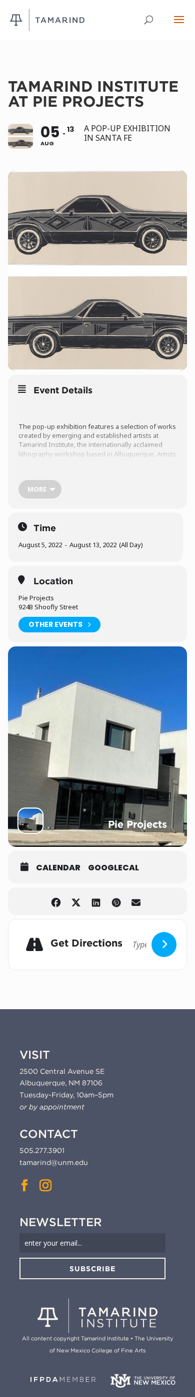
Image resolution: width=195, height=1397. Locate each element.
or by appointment (52, 1107)
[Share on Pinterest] (116, 901)
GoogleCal (113, 867)
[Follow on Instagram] (46, 1186)
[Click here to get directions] (164, 944)
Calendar (58, 867)
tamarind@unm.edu (54, 1162)
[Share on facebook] (56, 901)
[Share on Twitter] (76, 901)
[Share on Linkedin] (96, 901)
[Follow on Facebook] (24, 1186)
